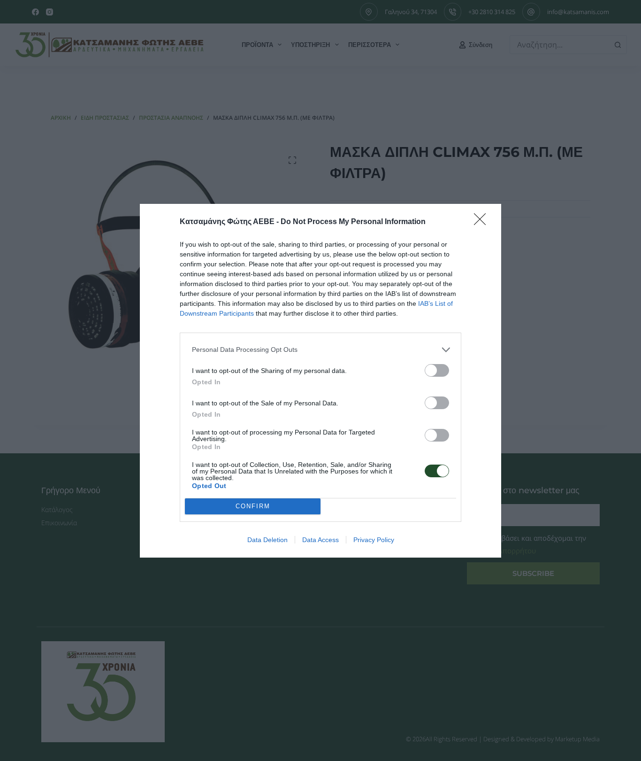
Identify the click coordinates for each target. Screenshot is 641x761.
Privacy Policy (373, 540)
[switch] (437, 370)
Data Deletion (267, 540)
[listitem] (320, 350)
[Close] (483, 222)
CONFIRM (253, 506)
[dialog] (320, 381)
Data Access (320, 540)
